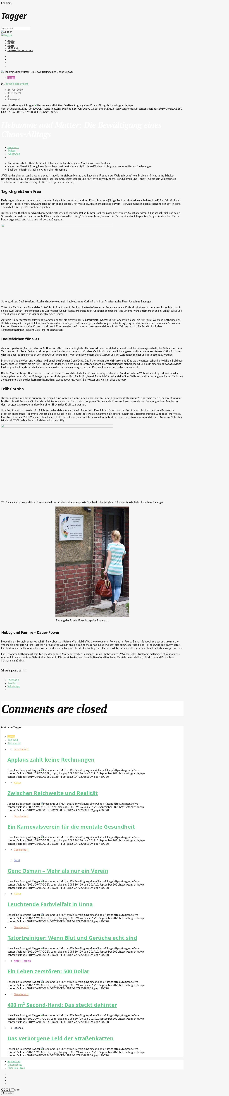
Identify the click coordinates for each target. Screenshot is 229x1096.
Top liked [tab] (12, 739)
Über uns (13, 48)
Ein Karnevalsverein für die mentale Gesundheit (71, 826)
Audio (11, 43)
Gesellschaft (21, 749)
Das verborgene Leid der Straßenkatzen (60, 1038)
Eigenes (18, 1027)
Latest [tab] (11, 736)
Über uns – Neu (16, 1067)
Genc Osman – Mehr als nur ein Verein (57, 870)
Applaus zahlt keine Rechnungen (51, 759)
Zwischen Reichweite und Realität (52, 793)
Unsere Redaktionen (20, 50)
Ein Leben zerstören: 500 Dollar (48, 971)
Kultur (17, 782)
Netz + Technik (22, 960)
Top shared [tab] (14, 743)
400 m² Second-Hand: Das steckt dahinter (62, 1004)
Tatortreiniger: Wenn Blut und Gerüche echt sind (72, 937)
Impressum (13, 1061)
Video (10, 40)
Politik (11, 77)
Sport (17, 860)
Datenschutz (14, 1064)
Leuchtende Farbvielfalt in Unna (50, 904)
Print (10, 45)
